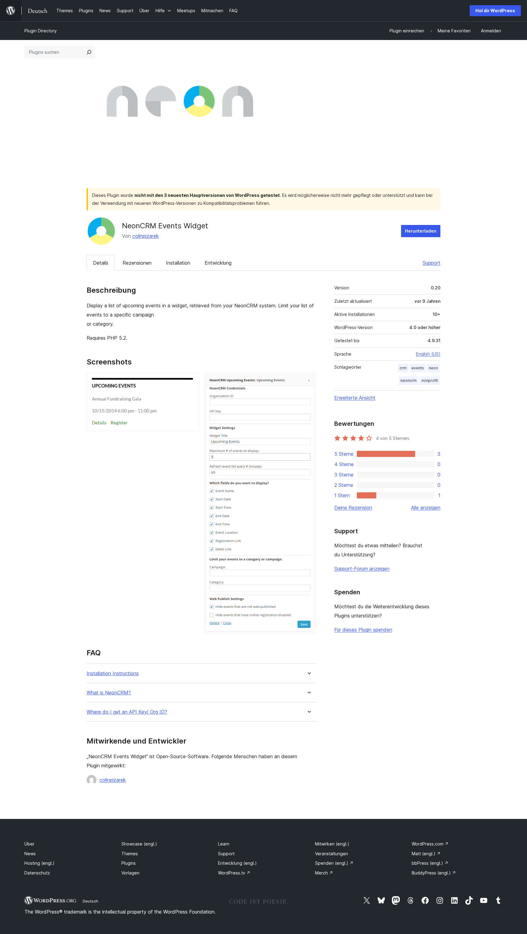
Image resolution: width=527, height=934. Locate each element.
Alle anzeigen (425, 508)
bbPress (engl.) (430, 863)
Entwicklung (218, 263)
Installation (178, 263)
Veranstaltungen (331, 853)
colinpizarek (145, 236)
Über (29, 843)
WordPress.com (430, 843)
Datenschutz (37, 872)
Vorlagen (130, 872)
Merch (324, 872)
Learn (223, 843)
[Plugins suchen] (89, 52)
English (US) (428, 354)
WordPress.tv (234, 872)
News (30, 853)
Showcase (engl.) (139, 843)
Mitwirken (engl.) (332, 843)
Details (100, 263)
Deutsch (90, 901)
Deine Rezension (353, 508)
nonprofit (429, 380)
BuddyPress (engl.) (434, 872)
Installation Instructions (113, 673)
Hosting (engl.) (39, 863)
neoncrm (408, 380)
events (417, 368)
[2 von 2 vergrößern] (308, 381)
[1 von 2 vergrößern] (191, 381)
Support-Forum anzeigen (361, 569)
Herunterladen (420, 231)
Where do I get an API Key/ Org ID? (127, 712)
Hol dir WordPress (495, 10)
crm (403, 368)
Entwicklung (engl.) (237, 863)
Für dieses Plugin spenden (363, 630)
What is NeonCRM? (109, 693)
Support (431, 263)
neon (433, 368)
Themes (129, 853)
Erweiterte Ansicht (354, 398)
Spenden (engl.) (334, 863)
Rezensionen (137, 263)
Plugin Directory (40, 30)
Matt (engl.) (426, 853)
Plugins (128, 863)
